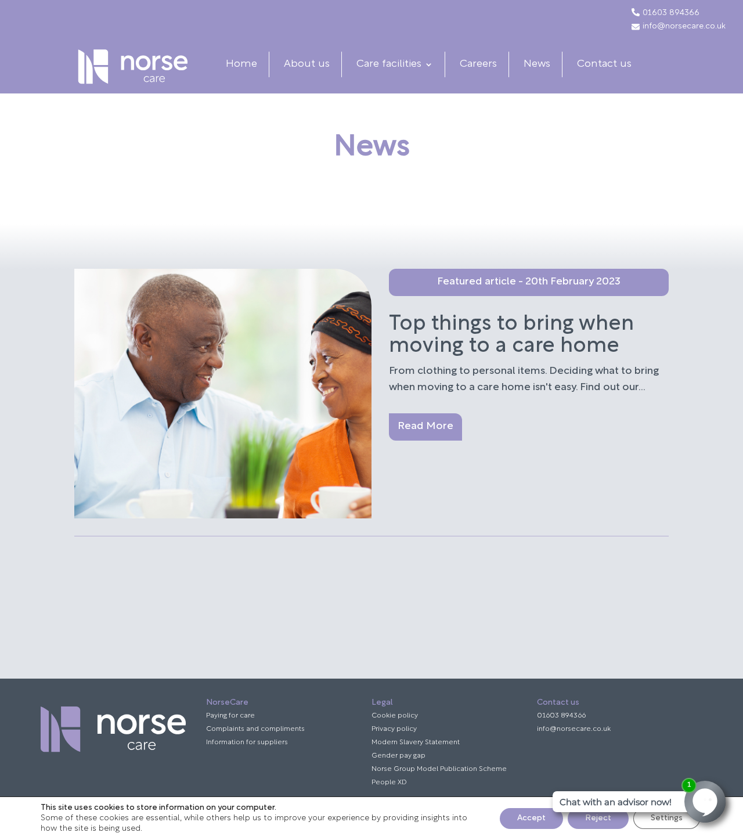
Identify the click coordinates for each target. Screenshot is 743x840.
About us (307, 64)
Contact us (604, 64)
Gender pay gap (398, 755)
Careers (478, 64)
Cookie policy (395, 715)
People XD (389, 782)
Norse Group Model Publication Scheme (439, 769)
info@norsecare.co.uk (684, 27)
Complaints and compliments (255, 729)
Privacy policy (394, 729)
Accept (531, 818)
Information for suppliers (247, 742)
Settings (667, 818)
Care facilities (388, 64)
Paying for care (230, 715)
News (537, 64)
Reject (598, 818)
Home (241, 64)
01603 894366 (671, 13)
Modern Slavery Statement (416, 742)
